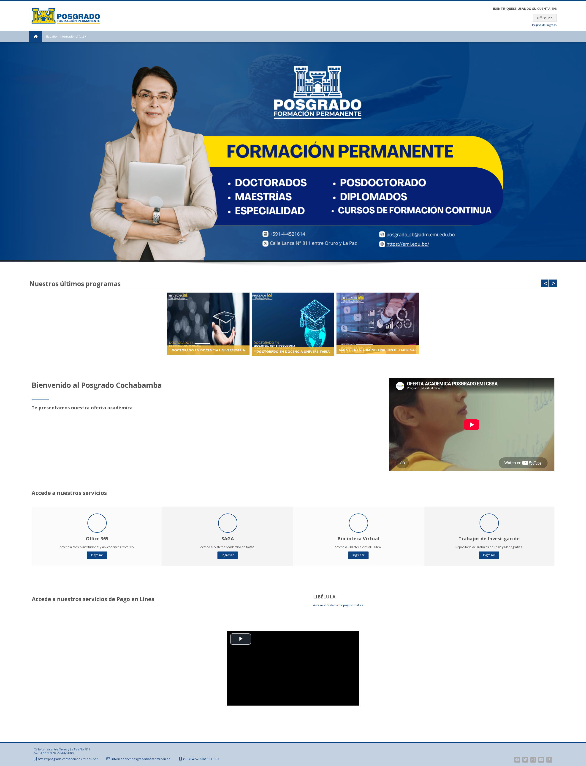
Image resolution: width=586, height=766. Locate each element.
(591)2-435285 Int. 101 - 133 (201, 759)
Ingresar (97, 555)
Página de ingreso (544, 25)
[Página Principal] (65, 15)
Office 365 (544, 18)
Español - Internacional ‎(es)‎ (65, 36)
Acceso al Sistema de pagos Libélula (338, 605)
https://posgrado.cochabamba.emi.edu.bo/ (68, 759)
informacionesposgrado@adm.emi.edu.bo (140, 759)
